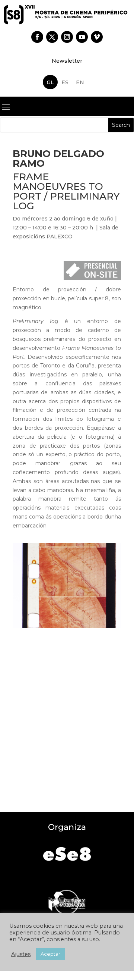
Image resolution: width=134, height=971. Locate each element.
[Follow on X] (52, 37)
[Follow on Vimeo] (97, 37)
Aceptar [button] (50, 954)
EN (80, 82)
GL (50, 82)
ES (64, 82)
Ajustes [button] (21, 954)
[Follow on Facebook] (37, 37)
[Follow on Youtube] (82, 37)
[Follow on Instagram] (67, 37)
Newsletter (67, 60)
